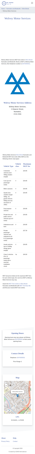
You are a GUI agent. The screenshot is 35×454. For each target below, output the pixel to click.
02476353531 (26, 63)
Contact (15, 441)
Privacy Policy (5, 441)
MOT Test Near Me (25, 285)
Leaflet (29, 413)
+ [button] (6, 383)
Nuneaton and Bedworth (13, 8)
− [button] (6, 386)
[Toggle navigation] (32, 3)
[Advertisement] (17, 39)
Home (3, 8)
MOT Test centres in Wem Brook (18, 283)
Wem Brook (25, 8)
